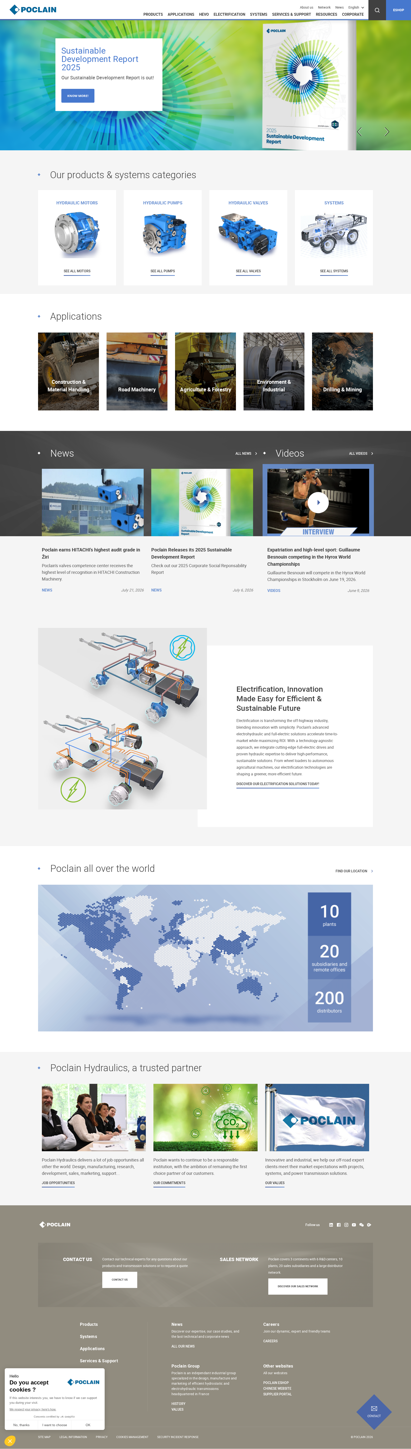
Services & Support (291, 14)
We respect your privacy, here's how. (33, 1409)
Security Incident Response (178, 1437)
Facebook (338, 1224)
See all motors (77, 271)
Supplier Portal (277, 1394)
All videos (358, 453)
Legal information (73, 1437)
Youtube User (354, 1224)
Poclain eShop (276, 1383)
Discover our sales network (298, 1286)
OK (88, 1425)
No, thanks (21, 1425)
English (353, 7)
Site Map (44, 1437)
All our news (183, 1346)
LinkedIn (331, 1224)
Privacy (102, 1437)
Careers (270, 1341)
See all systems (334, 271)
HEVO (204, 14)
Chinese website (277, 1388)
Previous (360, 132)
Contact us (120, 1279)
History (178, 1404)
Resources (326, 14)
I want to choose (54, 1425)
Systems (258, 14)
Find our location (351, 871)
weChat (361, 1224)
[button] (10, 1441)
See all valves (248, 271)
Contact (374, 1416)
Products (153, 14)
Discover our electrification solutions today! (277, 784)
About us (306, 7)
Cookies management (132, 1437)
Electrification (229, 14)
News (339, 7)
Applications (181, 14)
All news (243, 453)
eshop (398, 10)
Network (324, 7)
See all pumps (163, 271)
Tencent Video (369, 1224)
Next (386, 132)
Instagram (346, 1224)
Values (177, 1409)
